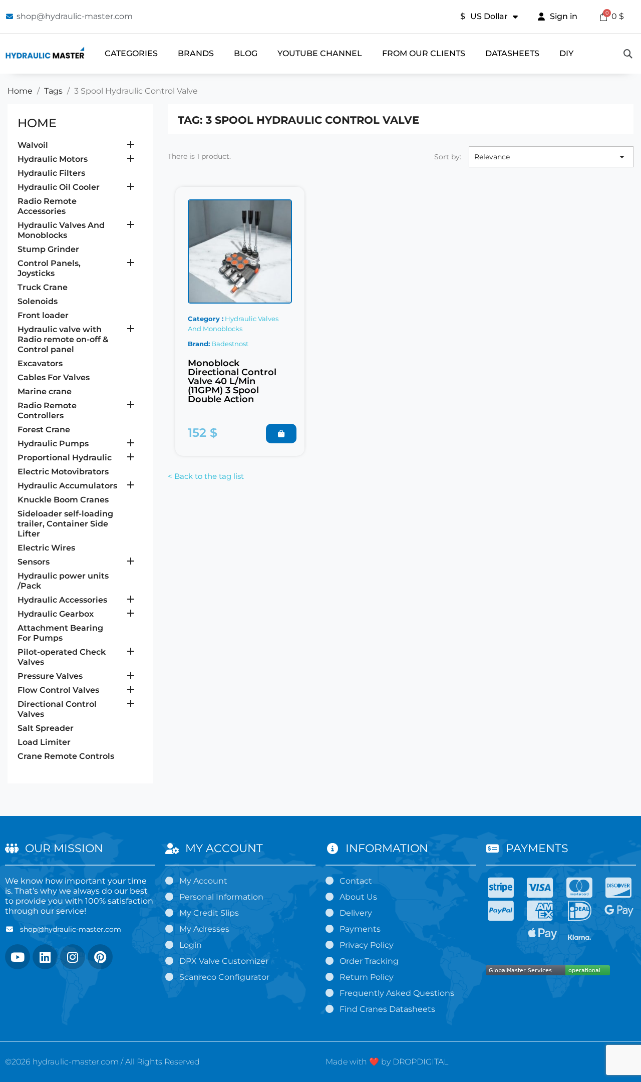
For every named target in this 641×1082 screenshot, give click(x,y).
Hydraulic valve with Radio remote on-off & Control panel (63, 339)
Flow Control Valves (58, 690)
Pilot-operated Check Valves (62, 657)
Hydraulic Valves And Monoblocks (61, 230)
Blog (245, 53)
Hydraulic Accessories (62, 600)
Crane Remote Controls (66, 756)
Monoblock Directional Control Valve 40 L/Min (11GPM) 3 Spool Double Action (232, 381)
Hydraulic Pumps (53, 443)
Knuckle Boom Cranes (63, 499)
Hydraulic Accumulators (67, 485)
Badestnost (229, 344)
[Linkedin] (45, 956)
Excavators (40, 363)
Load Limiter (44, 742)
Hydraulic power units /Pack (63, 581)
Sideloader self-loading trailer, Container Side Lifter (65, 523)
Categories (131, 53)
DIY (566, 53)
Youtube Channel (319, 53)
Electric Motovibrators (63, 471)
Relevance (551, 157)
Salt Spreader (46, 728)
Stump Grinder (48, 249)
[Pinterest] (100, 956)
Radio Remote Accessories (47, 206)
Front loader (43, 315)
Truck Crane (43, 287)
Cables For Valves (54, 377)
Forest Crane (44, 429)
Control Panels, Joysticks (49, 268)
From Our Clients (423, 53)
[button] (281, 433)
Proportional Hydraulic (65, 457)
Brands (196, 53)
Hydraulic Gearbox (56, 614)
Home (37, 123)
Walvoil (33, 145)
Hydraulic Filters (51, 173)
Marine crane (45, 391)
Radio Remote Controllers (47, 410)
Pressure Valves (50, 676)
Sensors (34, 562)
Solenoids (38, 301)
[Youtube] (17, 956)
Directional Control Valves (57, 709)
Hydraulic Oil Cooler (59, 187)
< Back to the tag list (206, 476)
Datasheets (512, 53)
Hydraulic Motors (53, 159)
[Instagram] (72, 956)
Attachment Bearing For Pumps (60, 633)
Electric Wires (46, 548)
